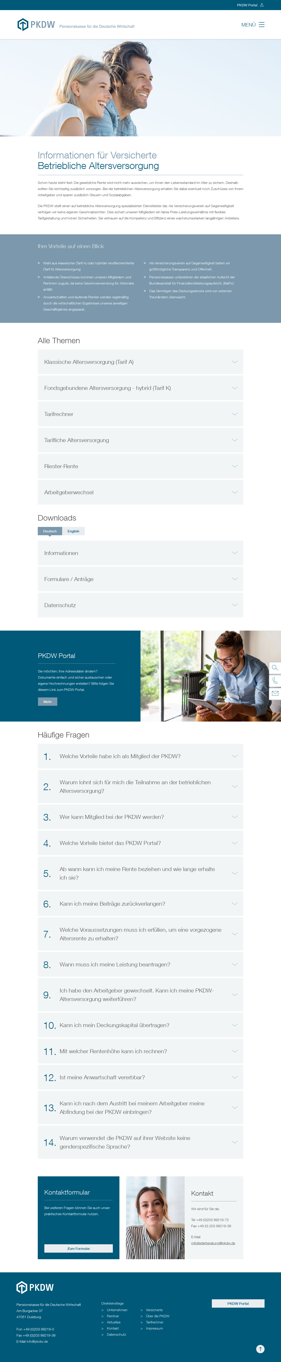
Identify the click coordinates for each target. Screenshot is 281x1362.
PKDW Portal (247, 5)
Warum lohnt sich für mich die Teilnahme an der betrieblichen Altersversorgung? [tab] (127, 786)
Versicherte (154, 1310)
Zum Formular (78, 1248)
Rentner (113, 1316)
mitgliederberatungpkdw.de (213, 1243)
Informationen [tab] (61, 552)
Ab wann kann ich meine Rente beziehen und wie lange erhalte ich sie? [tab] (129, 873)
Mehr (47, 701)
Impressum (154, 1328)
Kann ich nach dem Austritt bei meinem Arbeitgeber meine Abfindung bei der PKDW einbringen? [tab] (124, 1107)
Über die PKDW (157, 1316)
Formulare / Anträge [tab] (69, 579)
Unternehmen (117, 1310)
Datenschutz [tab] (60, 605)
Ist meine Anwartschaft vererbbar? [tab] (94, 1077)
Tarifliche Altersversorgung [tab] (76, 440)
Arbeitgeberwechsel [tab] (69, 492)
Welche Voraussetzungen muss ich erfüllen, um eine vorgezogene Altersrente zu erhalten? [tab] (132, 934)
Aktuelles (114, 1322)
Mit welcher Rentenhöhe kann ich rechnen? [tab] (105, 1051)
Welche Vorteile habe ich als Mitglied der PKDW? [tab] (112, 756)
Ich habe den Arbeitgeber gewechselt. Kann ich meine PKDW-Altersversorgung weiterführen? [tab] (128, 994)
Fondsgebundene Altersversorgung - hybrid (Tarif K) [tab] (107, 387)
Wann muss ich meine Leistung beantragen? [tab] (106, 964)
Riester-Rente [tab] (61, 466)
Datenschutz (116, 1334)
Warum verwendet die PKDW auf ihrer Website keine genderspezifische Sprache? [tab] (116, 1142)
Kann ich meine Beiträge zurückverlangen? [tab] (104, 903)
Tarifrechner (154, 1322)
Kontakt (113, 1328)
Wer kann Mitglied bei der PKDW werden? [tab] (103, 817)
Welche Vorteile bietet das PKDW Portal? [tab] (102, 843)
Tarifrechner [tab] (58, 414)
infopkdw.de (37, 1341)
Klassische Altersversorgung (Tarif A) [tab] (88, 361)
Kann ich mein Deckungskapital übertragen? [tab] (106, 1025)
